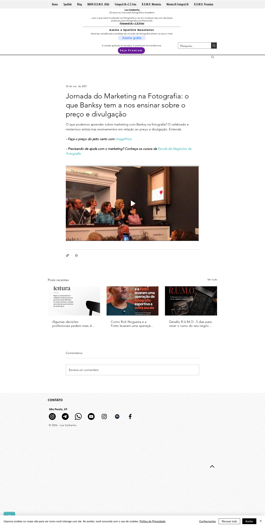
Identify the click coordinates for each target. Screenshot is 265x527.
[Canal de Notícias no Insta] (52, 416)
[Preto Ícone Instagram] (104, 416)
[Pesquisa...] (214, 45)
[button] (212, 56)
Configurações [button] (207, 521)
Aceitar (249, 521)
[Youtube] (91, 416)
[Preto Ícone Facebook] (130, 416)
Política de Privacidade (152, 521)
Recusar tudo (229, 521)
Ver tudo (212, 279)
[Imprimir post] (76, 255)
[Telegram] (65, 416)
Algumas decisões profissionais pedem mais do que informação (73, 324)
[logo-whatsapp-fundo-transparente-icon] (78, 416)
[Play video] (132, 203)
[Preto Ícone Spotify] (117, 416)
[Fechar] (261, 521)
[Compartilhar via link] (67, 255)
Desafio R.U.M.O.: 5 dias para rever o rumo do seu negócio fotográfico (190, 324)
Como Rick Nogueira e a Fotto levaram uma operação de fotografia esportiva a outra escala (131, 324)
